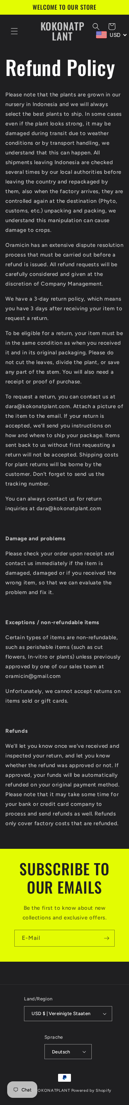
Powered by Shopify (91, 1090)
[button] (14, 31)
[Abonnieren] (106, 938)
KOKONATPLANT (52, 1090)
